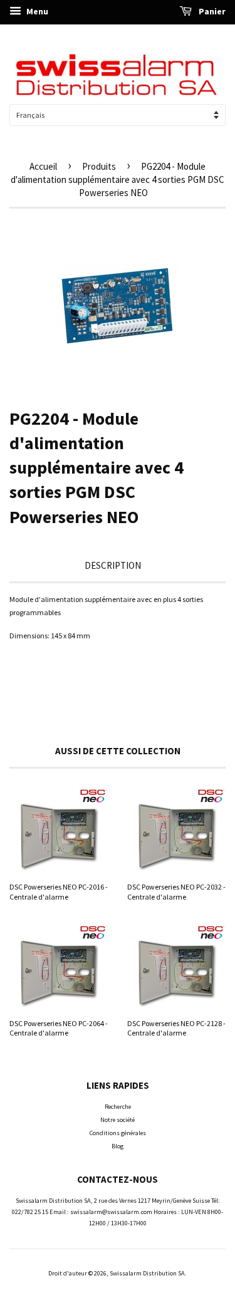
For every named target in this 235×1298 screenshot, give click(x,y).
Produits (99, 166)
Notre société (117, 1120)
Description (113, 565)
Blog (117, 1146)
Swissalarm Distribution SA (147, 1273)
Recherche (118, 1107)
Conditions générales (118, 1133)
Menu (36, 11)
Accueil (43, 166)
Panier (211, 11)
